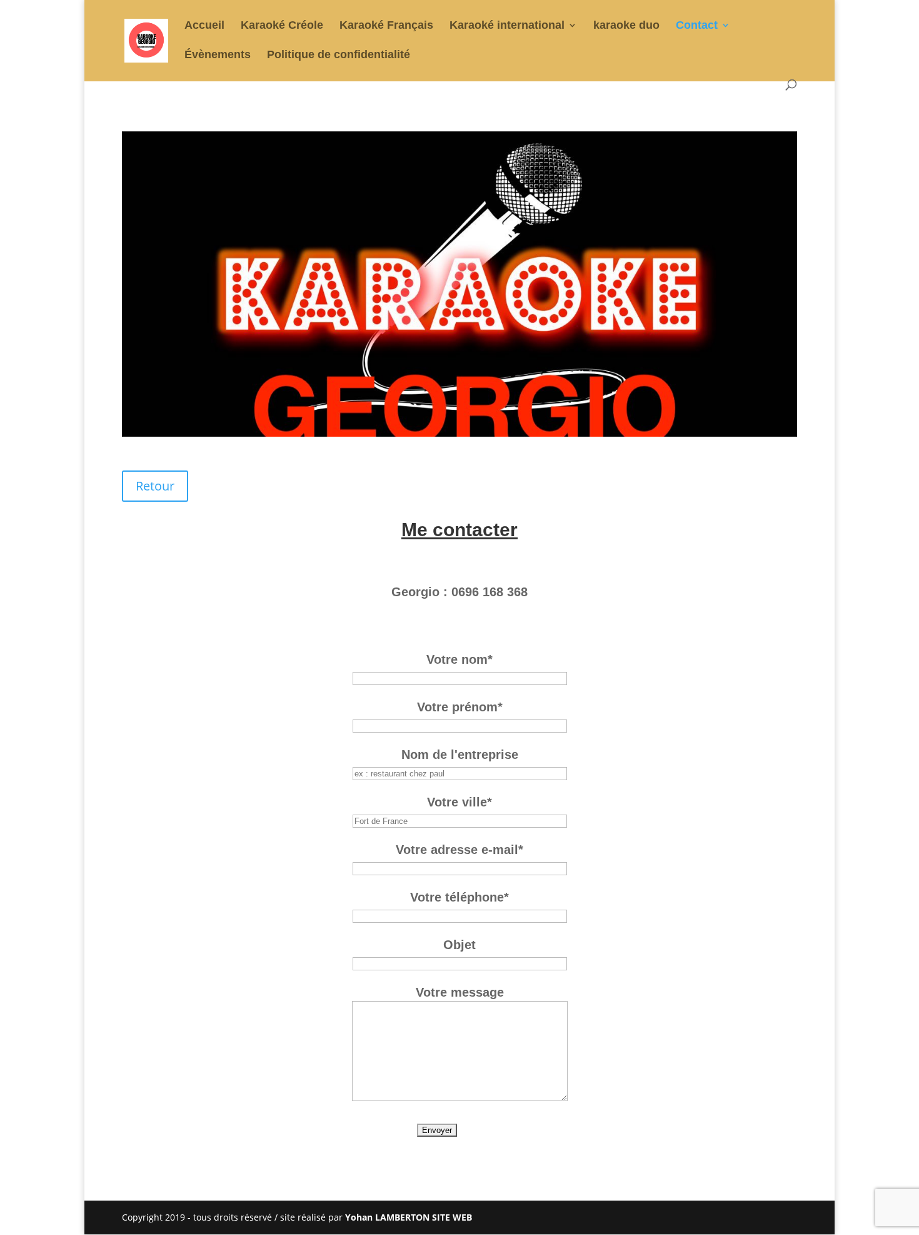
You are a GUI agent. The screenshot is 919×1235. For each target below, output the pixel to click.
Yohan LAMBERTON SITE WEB (408, 1217)
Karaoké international (507, 26)
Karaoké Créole (282, 26)
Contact (697, 26)
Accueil (204, 26)
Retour (155, 485)
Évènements (217, 55)
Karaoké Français (386, 26)
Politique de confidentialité (338, 55)
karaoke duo (626, 26)
